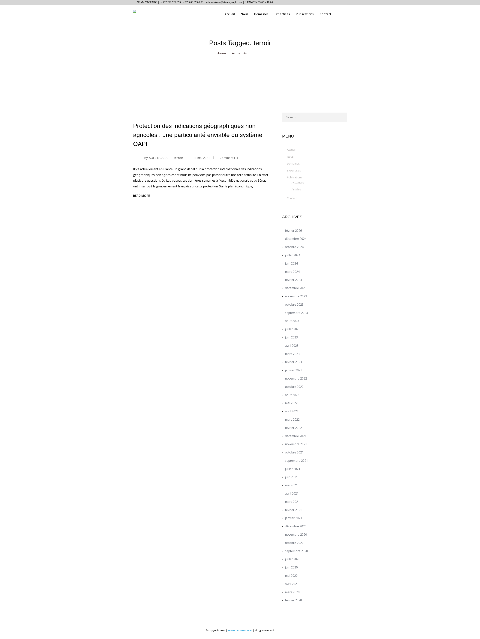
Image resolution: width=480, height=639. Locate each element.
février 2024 (293, 280)
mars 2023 (292, 354)
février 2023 (293, 362)
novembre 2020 (296, 534)
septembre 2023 (296, 313)
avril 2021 (291, 493)
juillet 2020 (292, 559)
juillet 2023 (292, 329)
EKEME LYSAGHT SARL (240, 630)
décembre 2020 (295, 526)
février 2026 (293, 231)
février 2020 (293, 600)
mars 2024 (292, 272)
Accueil (229, 14)
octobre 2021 (294, 452)
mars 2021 (292, 502)
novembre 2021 (296, 444)
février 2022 (293, 428)
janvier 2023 (293, 370)
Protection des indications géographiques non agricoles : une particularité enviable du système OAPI (197, 135)
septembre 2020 (296, 551)
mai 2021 (291, 485)
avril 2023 (291, 346)
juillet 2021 (292, 469)
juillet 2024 (292, 255)
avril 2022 (291, 411)
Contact (326, 14)
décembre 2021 (295, 436)
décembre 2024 (295, 239)
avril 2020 (291, 584)
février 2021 (293, 510)
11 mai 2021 (201, 158)
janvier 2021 (293, 518)
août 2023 (292, 321)
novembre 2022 (296, 378)
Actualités (298, 182)
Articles (296, 189)
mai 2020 (291, 576)
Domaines (261, 14)
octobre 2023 (294, 304)
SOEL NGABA (158, 158)
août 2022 (292, 395)
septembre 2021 (296, 461)
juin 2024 (291, 263)
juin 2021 (291, 477)
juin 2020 (291, 567)
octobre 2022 (294, 387)
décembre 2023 (295, 288)
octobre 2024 (294, 247)
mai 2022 (291, 403)
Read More (141, 196)
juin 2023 (291, 337)
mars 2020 (292, 592)
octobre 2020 (294, 543)
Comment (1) (228, 158)
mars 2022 (292, 419)
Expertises (282, 14)
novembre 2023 (296, 296)
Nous (244, 14)
